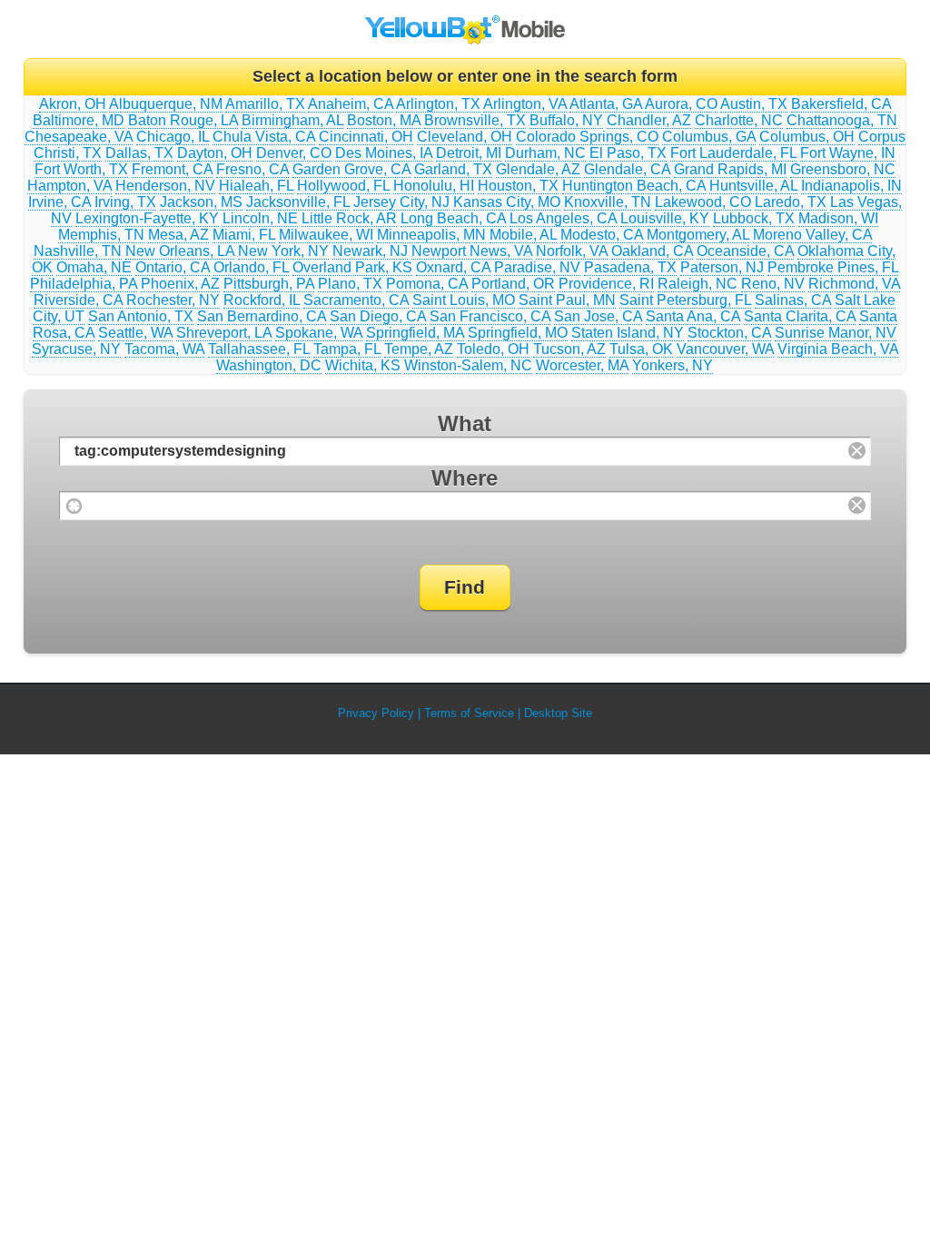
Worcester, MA (582, 365)
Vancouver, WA (725, 349)
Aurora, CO (681, 104)
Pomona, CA (427, 283)
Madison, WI (838, 218)
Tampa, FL (347, 349)
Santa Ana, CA (693, 316)
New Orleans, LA (179, 251)
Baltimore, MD (78, 120)
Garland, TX (453, 169)
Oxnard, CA (453, 267)
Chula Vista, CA (264, 136)
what (464, 423)
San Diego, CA (378, 316)
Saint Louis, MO (463, 300)
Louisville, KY (664, 218)
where (464, 478)
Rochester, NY (173, 300)
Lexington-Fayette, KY (147, 218)
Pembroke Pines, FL (832, 267)
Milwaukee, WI (326, 234)
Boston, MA (383, 120)
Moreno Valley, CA (812, 234)
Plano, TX (350, 283)
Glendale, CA (627, 169)
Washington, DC (269, 365)
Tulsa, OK (641, 349)
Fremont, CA (172, 169)
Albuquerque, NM (166, 104)
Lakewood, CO (703, 202)
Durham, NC (545, 153)
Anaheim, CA (350, 104)
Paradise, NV (537, 267)
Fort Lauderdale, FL (733, 153)
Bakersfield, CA (841, 104)
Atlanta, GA (605, 104)
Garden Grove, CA (351, 169)
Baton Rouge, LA (183, 120)
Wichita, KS (363, 365)
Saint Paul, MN (567, 300)
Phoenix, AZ (180, 283)
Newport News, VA (471, 251)
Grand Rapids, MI (730, 169)
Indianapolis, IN (851, 185)
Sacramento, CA (356, 300)
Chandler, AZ (649, 120)
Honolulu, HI (433, 185)
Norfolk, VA (572, 251)
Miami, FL (244, 234)
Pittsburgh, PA (268, 283)
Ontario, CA (172, 267)
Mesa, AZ (178, 234)
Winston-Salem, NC (468, 365)
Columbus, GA (709, 136)
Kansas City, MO (506, 202)
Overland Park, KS (352, 267)
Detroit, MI (468, 153)
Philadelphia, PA (83, 283)
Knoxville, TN (607, 202)
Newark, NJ (370, 251)
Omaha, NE (94, 267)
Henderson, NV (165, 185)
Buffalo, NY (566, 120)
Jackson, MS (201, 202)
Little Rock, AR (349, 218)
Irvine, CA (59, 202)
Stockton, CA (729, 332)
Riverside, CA (78, 300)
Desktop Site (558, 713)
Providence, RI (606, 283)
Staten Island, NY (627, 332)
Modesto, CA (601, 234)
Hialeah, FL (256, 185)
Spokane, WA (318, 332)
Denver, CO (293, 153)
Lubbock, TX (754, 218)
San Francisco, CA (490, 316)
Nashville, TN (78, 251)
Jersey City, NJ (401, 202)
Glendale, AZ (538, 169)
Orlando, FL (251, 267)
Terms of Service (469, 713)
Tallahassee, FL (259, 349)
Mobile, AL (523, 234)
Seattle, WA (135, 332)
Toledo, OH (493, 349)
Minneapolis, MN (431, 234)
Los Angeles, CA (563, 218)
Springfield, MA (415, 332)
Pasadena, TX (630, 267)
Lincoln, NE (260, 218)
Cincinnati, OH (366, 136)
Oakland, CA (652, 251)
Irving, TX (125, 202)
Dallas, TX (139, 153)
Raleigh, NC (697, 283)
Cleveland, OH (464, 136)
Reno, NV (773, 283)
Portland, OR (513, 283)
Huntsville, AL (753, 185)
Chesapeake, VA (79, 136)
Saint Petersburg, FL (685, 300)
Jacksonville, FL (298, 202)
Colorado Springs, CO (587, 136)
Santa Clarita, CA (800, 316)
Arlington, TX (438, 104)
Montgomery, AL (698, 234)
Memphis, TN (101, 234)
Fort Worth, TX (81, 169)
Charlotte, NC (739, 120)
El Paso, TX (628, 153)
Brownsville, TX (475, 120)
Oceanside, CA (745, 251)
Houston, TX (518, 185)
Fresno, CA (252, 169)
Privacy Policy (376, 713)
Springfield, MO (518, 332)
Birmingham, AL (292, 120)
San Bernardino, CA (261, 316)
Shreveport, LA (224, 332)
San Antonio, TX (140, 316)
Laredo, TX (790, 202)
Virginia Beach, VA (837, 349)
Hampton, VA (69, 185)
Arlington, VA (525, 104)
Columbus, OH (807, 136)
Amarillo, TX (265, 104)
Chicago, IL (172, 136)
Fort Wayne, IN (847, 153)
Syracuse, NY (76, 349)
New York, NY (283, 251)
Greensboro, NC (842, 169)
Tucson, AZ (569, 349)
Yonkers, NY (672, 365)
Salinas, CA (793, 300)
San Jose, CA (598, 316)
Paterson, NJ (722, 267)
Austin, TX (753, 104)
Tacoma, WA (164, 349)
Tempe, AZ (418, 349)
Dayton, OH (214, 153)
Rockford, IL (261, 300)
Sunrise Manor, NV (835, 332)
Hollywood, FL (343, 185)
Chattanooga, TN (842, 120)
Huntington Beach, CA (634, 185)
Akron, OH (72, 104)
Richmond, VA (854, 283)
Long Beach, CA (453, 218)
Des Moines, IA (383, 153)
